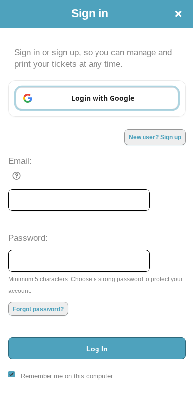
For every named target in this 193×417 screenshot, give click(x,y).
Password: (28, 237)
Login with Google (102, 98)
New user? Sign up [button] (155, 137)
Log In (97, 349)
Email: (20, 160)
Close (178, 13)
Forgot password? (38, 309)
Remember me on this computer (67, 376)
